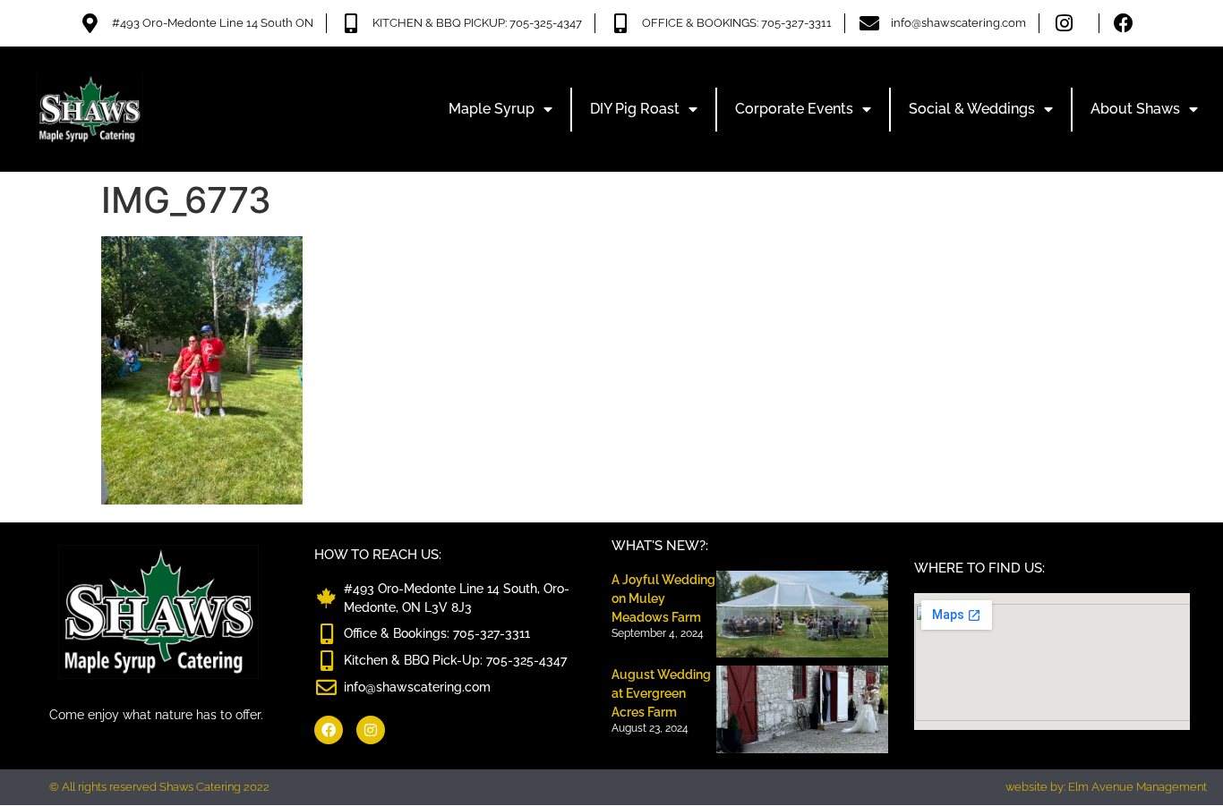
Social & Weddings (972, 108)
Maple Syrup (492, 108)
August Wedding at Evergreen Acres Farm (661, 693)
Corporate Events (794, 108)
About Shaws (1135, 108)
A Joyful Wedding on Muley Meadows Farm (663, 598)
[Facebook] (328, 730)
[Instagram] (370, 730)
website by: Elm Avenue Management (1106, 786)
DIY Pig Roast (635, 108)
